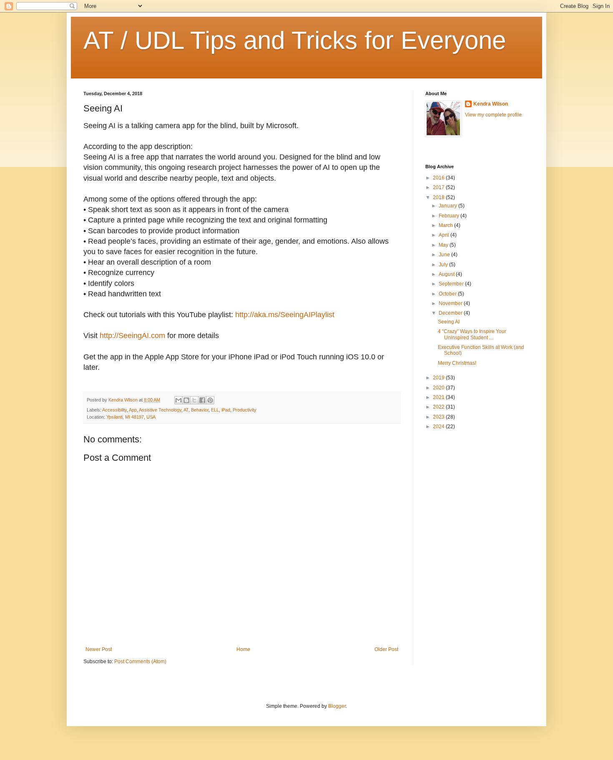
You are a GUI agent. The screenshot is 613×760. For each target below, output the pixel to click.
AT (185, 409)
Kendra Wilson (490, 104)
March (446, 225)
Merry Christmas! (457, 363)
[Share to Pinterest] (210, 400)
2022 (439, 407)
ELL (215, 409)
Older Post (386, 649)
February (449, 216)
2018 (439, 197)
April (444, 235)
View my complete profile (493, 115)
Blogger (337, 706)
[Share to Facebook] (202, 400)
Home (243, 649)
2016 (439, 178)
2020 (439, 388)
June (445, 255)
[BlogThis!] (186, 400)
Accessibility (114, 409)
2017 (439, 187)
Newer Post (98, 649)
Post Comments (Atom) (140, 661)
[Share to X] (194, 400)
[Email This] (178, 400)
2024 (439, 426)
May (444, 245)
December (451, 313)
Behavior (200, 409)
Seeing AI (449, 322)
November (451, 303)
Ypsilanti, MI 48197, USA (131, 416)
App (133, 409)
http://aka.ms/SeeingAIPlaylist (284, 315)
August (447, 274)
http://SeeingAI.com (132, 335)
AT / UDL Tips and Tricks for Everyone (294, 40)
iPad (225, 409)
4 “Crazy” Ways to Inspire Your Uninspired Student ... (472, 334)
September (452, 284)
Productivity (244, 409)
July (444, 265)
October (448, 294)
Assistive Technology (160, 409)
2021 (439, 397)
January (448, 206)
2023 (439, 417)
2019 (439, 378)
